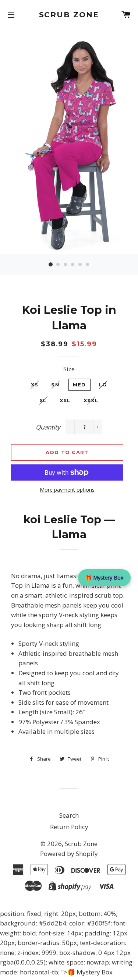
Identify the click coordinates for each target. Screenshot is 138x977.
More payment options (67, 489)
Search (69, 815)
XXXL (91, 400)
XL (43, 400)
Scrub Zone (69, 14)
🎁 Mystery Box (104, 577)
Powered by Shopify (69, 853)
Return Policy (69, 826)
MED (79, 384)
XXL (65, 400)
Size (69, 369)
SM (55, 384)
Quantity (48, 427)
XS (35, 384)
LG (103, 384)
